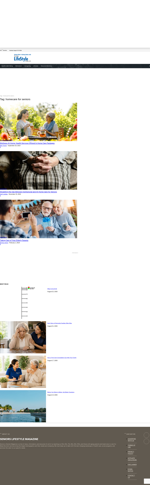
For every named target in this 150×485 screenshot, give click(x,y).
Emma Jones (4, 242)
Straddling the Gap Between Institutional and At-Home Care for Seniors (28, 192)
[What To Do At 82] (23, 303)
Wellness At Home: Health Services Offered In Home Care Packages (27, 143)
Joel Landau (4, 194)
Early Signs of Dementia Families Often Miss (59, 323)
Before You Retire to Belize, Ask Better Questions (60, 392)
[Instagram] (146, 441)
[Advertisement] (76, 58)
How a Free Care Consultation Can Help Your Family (61, 357)
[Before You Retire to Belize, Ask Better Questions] (23, 406)
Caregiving (3, 189)
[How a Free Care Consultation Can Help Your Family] (23, 372)
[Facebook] (149, 50)
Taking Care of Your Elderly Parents (14, 240)
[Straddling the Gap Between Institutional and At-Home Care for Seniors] (38, 170)
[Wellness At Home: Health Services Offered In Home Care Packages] (38, 122)
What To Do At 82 (52, 288)
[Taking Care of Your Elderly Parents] (38, 219)
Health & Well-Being (6, 140)
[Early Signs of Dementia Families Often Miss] (23, 337)
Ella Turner (3, 145)
